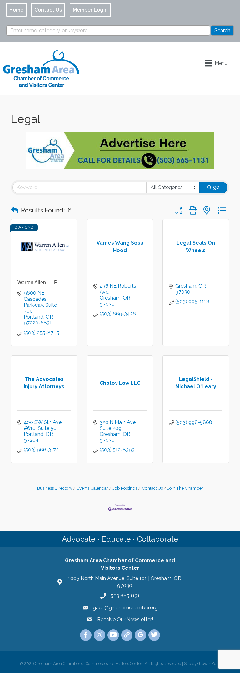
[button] (14, 210)
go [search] (216, 187)
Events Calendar (92, 487)
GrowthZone (209, 663)
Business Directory (54, 487)
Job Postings (125, 487)
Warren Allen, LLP (38, 282)
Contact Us (152, 487)
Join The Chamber (185, 487)
